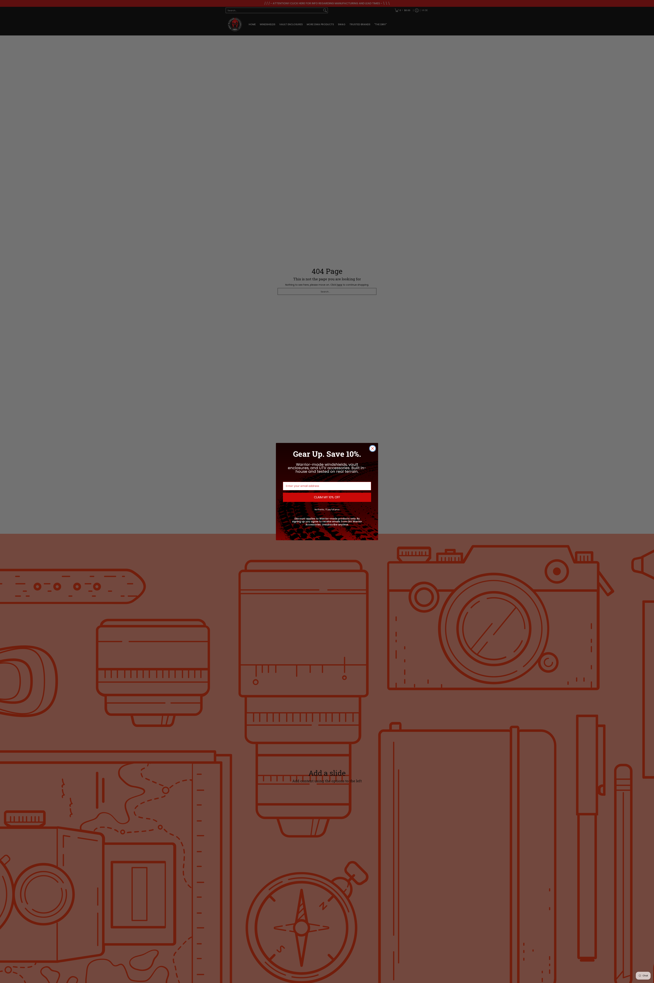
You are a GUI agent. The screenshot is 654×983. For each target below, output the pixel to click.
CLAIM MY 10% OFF (327, 497)
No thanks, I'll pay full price (327, 509)
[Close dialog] (373, 448)
